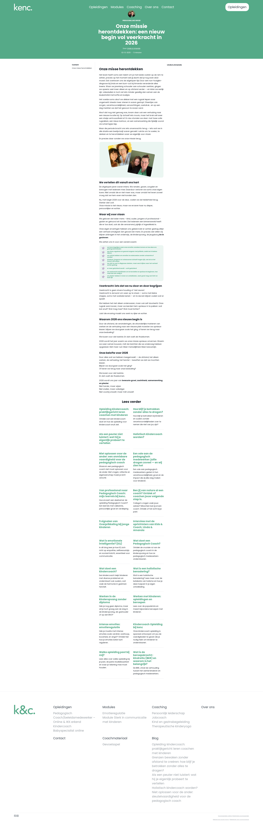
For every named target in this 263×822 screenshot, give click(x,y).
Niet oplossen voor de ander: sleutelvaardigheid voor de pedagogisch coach (172, 796)
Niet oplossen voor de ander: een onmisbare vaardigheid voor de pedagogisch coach (113, 458)
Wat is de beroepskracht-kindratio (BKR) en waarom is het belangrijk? (144, 658)
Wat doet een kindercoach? (108, 570)
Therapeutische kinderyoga (171, 726)
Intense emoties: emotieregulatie (109, 626)
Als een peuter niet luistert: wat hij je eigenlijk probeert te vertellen (112, 438)
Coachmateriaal (115, 738)
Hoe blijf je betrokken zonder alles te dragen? (148, 410)
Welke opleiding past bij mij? (114, 653)
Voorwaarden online (225, 816)
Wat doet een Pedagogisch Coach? (146, 542)
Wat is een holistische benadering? (147, 570)
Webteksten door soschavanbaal (239, 819)
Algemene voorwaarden (240, 816)
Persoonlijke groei (132, 20)
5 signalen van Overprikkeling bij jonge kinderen (114, 524)
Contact (168, 7)
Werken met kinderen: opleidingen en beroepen (147, 599)
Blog (155, 738)
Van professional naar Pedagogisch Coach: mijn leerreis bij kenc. (113, 493)
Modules (117, 7)
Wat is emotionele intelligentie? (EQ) (110, 542)
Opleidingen (98, 7)
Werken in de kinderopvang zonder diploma (113, 599)
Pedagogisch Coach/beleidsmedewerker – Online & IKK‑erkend (74, 717)
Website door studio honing (221, 819)
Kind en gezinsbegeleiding (171, 722)
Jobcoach (159, 717)
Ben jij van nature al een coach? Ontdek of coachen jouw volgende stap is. (148, 495)
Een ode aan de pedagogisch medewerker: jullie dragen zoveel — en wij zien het (147, 459)
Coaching (134, 7)
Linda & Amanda (133, 48)
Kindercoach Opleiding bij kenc (148, 626)
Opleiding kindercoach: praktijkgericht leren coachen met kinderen (114, 412)
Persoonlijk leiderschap (168, 713)
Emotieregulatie (114, 713)
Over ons (152, 7)
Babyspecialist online (68, 731)
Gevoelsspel (111, 744)
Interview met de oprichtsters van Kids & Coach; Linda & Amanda (148, 526)
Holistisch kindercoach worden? (147, 435)
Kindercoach (62, 726)
